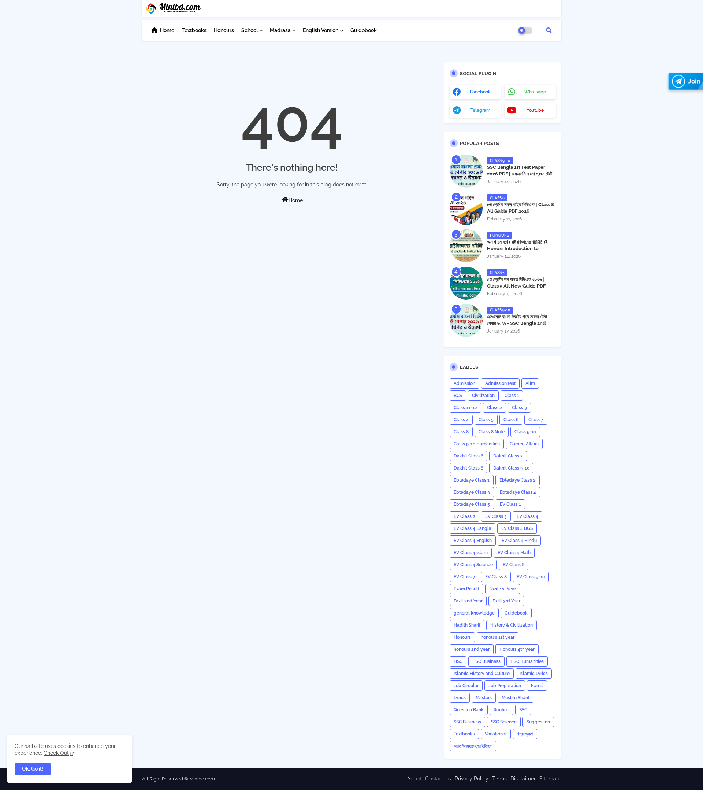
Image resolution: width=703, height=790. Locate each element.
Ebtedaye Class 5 (472, 504)
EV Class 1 (510, 504)
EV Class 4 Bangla (472, 528)
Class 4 (461, 419)
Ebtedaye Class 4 (518, 492)
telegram (480, 110)
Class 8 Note (492, 431)
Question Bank (469, 709)
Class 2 (494, 407)
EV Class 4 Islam (471, 552)
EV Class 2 (464, 516)
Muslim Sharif (515, 697)
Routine (501, 709)
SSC (523, 709)
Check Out (56, 753)
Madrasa (280, 30)
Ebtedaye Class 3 (472, 492)
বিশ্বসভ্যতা (525, 734)
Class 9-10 (525, 431)
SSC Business (467, 721)
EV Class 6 (513, 564)
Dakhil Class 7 (508, 456)
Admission (464, 383)
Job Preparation (504, 685)
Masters (484, 697)
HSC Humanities (527, 661)
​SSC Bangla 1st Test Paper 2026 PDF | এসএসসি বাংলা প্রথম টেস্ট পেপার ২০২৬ (520, 173)
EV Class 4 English (473, 540)
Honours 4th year (517, 649)
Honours (224, 30)
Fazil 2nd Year (468, 601)
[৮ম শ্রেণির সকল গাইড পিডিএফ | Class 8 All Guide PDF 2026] (466, 208)
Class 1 (512, 395)
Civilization (483, 395)
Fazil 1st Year (502, 588)
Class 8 (461, 431)
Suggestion (538, 721)
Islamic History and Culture (482, 673)
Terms (499, 779)
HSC (458, 661)
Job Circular (466, 685)
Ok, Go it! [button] (32, 769)
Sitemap (549, 779)
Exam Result (466, 588)
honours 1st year (497, 637)
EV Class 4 (527, 516)
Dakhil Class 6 (468, 456)
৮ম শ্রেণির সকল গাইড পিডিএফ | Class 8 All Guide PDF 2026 (520, 208)
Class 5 (486, 419)
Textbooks (194, 30)
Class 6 (510, 419)
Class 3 (519, 407)
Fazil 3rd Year (506, 601)
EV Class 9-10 (531, 576)
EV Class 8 (496, 576)
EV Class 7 (464, 576)
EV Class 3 (496, 516)
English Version (320, 30)
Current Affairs (524, 443)
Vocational (496, 734)
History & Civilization (511, 625)
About (414, 779)
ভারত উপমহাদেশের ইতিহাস (473, 746)
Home (167, 30)
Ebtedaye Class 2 (517, 480)
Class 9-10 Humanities (477, 443)
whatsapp (535, 91)
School (249, 30)
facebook (480, 91)
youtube (535, 110)
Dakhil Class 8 (468, 468)
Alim (530, 383)
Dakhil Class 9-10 (511, 468)
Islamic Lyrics (534, 673)
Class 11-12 (465, 407)
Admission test (500, 383)
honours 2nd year (472, 649)
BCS (458, 395)
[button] (549, 30)
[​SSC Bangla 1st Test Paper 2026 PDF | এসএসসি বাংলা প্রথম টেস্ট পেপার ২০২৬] (466, 171)
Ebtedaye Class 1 (472, 480)
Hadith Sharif (467, 625)
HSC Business (486, 661)
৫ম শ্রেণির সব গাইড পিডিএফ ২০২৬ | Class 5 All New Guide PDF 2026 (516, 286)
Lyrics (460, 697)
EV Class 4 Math (514, 552)
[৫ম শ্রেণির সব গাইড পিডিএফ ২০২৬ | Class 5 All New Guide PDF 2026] (466, 283)
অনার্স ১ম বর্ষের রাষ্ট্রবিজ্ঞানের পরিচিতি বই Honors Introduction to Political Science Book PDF (517, 248)
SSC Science (504, 721)
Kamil (537, 685)
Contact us (438, 779)
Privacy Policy (471, 779)
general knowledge (474, 613)
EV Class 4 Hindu (519, 540)
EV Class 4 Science (473, 564)
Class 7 (535, 419)
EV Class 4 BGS (517, 528)
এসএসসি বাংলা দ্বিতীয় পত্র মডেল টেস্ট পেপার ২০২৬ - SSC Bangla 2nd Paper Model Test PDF (517, 323)
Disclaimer (523, 779)
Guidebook (363, 30)
